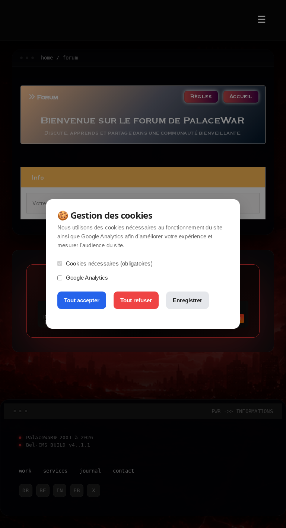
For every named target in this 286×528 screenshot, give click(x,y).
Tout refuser (136, 300)
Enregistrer (187, 300)
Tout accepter (81, 300)
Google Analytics (87, 277)
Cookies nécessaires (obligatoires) (109, 263)
